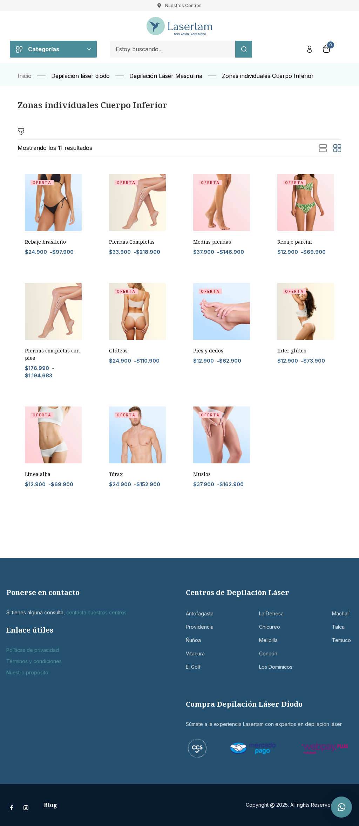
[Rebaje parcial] (305, 202)
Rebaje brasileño (45, 241)
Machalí (341, 613)
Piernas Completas (132, 241)
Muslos (202, 474)
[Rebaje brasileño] (53, 202)
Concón (268, 653)
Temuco (341, 640)
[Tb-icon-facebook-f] (12, 807)
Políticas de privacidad (32, 650)
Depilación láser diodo (80, 75)
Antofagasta (196, 613)
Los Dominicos (269, 667)
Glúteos (118, 350)
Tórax (116, 474)
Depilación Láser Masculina (165, 75)
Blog (50, 805)
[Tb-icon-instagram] (25, 807)
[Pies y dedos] (221, 311)
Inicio (25, 75)
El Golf (193, 667)
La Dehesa (269, 613)
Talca (338, 627)
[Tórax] (137, 435)
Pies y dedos (208, 350)
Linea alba (37, 474)
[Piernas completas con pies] (53, 311)
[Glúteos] (137, 311)
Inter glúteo (291, 350)
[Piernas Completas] (137, 202)
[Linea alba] (53, 435)
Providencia (196, 627)
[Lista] (323, 148)
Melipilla (268, 640)
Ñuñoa (193, 640)
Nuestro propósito (27, 672)
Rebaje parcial (294, 241)
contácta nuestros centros (96, 612)
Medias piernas (212, 241)
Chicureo (269, 627)
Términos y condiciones (34, 661)
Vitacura (195, 653)
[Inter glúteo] (305, 311)
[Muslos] (221, 435)
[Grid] (337, 148)
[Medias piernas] (221, 202)
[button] (341, 807)
